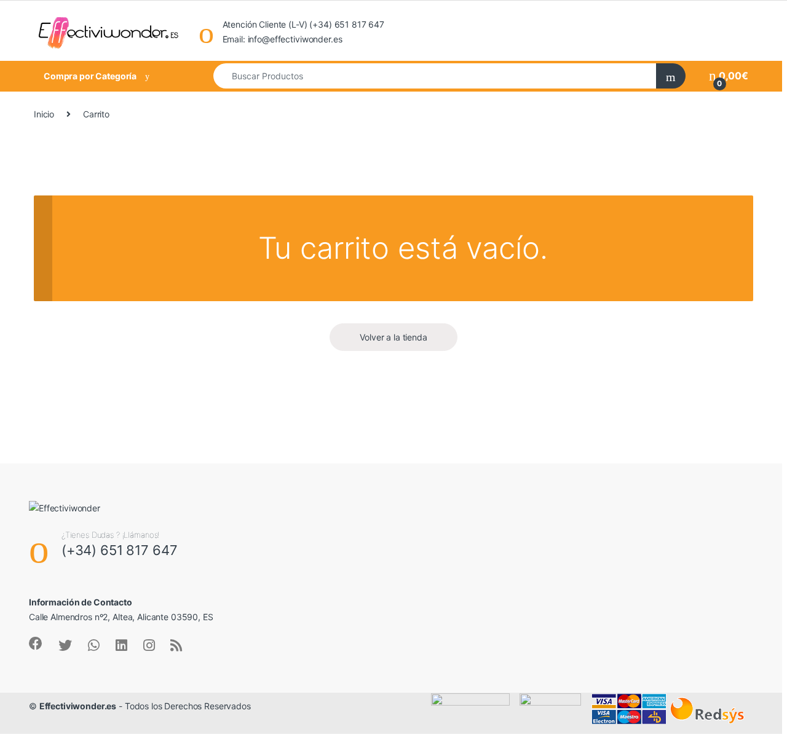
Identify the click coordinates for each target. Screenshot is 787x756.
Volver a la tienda (393, 337)
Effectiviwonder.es (77, 706)
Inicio (44, 114)
